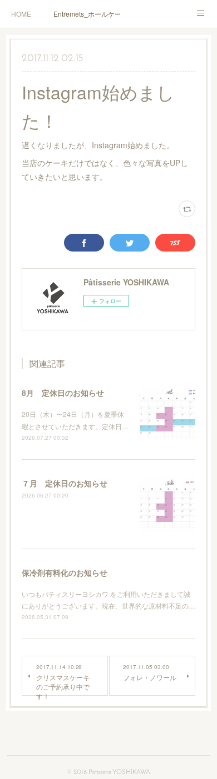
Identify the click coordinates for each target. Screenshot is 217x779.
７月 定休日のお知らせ (64, 483)
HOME (21, 13)
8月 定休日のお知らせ (63, 392)
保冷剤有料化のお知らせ (64, 572)
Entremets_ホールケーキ (86, 13)
